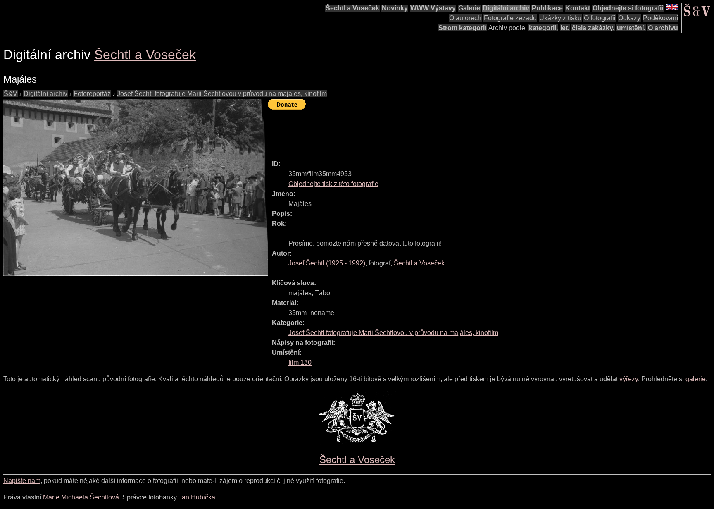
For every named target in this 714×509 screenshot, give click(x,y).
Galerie (469, 8)
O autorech (465, 18)
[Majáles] (135, 187)
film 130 (300, 362)
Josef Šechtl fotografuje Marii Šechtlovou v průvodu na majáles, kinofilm (222, 93)
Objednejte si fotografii (628, 8)
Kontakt (577, 8)
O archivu (663, 27)
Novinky (395, 8)
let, (564, 27)
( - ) (326, 263)
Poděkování (660, 18)
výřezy (628, 378)
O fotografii (600, 18)
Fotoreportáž (92, 93)
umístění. (631, 27)
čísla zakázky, (593, 27)
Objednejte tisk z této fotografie (333, 183)
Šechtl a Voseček (352, 8)
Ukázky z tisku (560, 18)
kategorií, (543, 27)
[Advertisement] (418, 131)
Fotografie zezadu (510, 18)
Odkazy (629, 18)
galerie (695, 378)
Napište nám (21, 480)
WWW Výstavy (433, 8)
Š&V (10, 93)
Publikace (547, 8)
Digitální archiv (506, 8)
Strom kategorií (462, 27)
